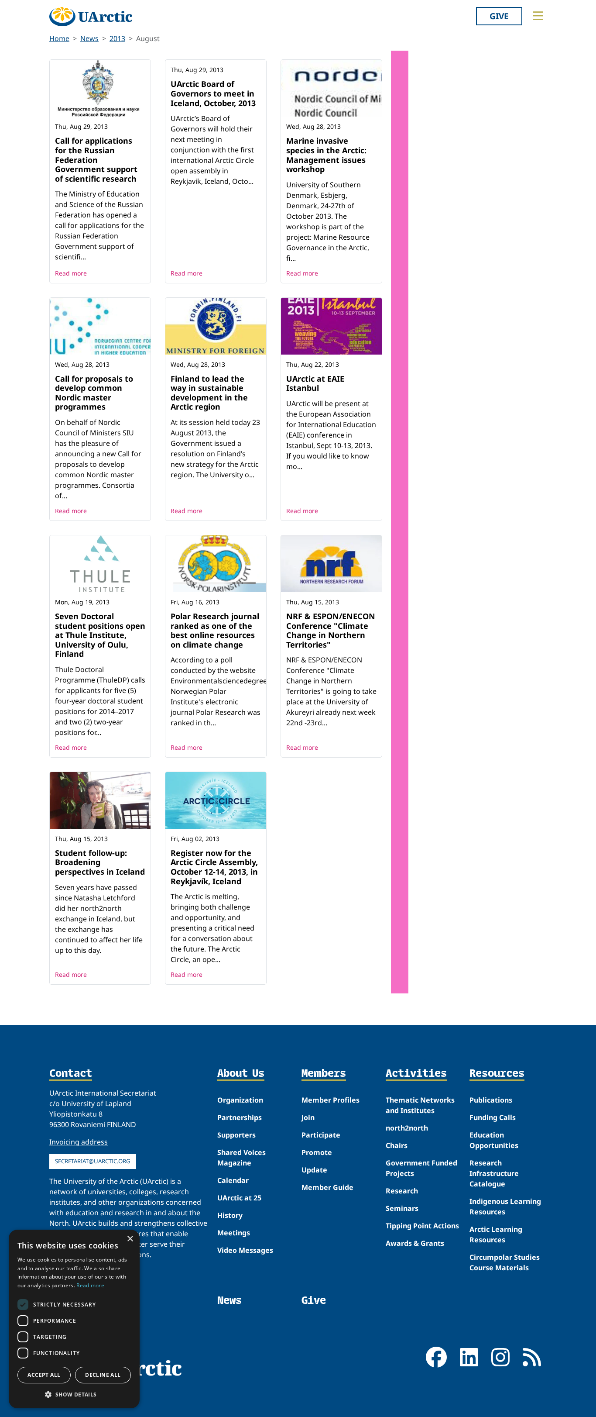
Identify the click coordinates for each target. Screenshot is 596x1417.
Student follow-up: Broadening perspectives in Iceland (100, 862)
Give (499, 16)
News (89, 38)
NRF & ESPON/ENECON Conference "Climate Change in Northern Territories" (330, 630)
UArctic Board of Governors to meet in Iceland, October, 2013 (213, 93)
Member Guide (327, 1187)
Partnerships (239, 1117)
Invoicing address (78, 1142)
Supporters (236, 1135)
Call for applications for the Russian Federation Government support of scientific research (96, 159)
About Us (240, 1074)
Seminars (402, 1208)
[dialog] (74, 1319)
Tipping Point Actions (422, 1226)
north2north (407, 1128)
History (230, 1215)
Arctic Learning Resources (495, 1234)
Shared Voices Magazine (241, 1158)
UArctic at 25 (239, 1198)
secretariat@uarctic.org (92, 1161)
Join (308, 1117)
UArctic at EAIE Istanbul (315, 383)
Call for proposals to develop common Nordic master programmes (94, 392)
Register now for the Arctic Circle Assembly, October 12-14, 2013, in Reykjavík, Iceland (214, 867)
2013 (117, 38)
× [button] (130, 1239)
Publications (490, 1100)
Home (59, 38)
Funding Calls (492, 1117)
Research (402, 1191)
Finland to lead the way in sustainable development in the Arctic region (209, 392)
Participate (320, 1135)
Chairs (397, 1145)
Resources (496, 1074)
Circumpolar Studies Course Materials (504, 1262)
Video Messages (245, 1250)
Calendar (233, 1180)
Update (314, 1170)
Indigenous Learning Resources (505, 1206)
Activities (416, 1074)
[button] (74, 1394)
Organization (240, 1100)
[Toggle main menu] (538, 15)
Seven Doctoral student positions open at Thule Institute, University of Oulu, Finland (100, 635)
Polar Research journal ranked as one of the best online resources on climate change (215, 630)
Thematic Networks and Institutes (420, 1105)
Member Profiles (330, 1100)
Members (323, 1074)
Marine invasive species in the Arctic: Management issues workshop (326, 154)
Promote (316, 1152)
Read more (71, 273)
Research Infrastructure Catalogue (494, 1173)
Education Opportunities (493, 1140)
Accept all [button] (43, 1375)
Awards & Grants (415, 1243)
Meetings (233, 1233)
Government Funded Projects (421, 1168)
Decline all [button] (102, 1375)
